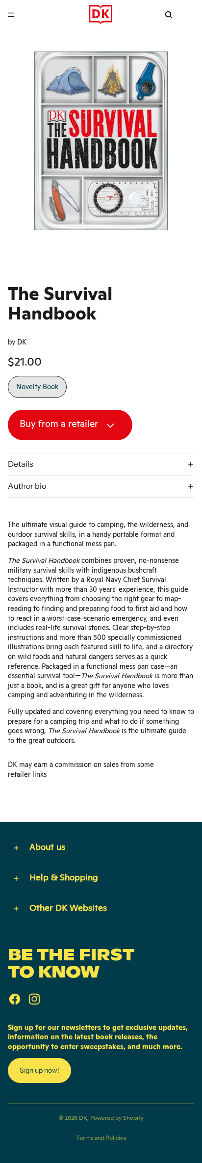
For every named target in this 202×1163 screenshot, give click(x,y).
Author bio (27, 486)
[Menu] (11, 14)
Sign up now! (39, 1070)
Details (20, 464)
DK (83, 1118)
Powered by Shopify (116, 1118)
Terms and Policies (101, 1137)
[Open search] (168, 15)
